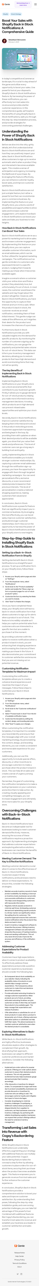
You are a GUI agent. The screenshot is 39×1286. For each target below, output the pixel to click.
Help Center (19, 1256)
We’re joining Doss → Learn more (23, 4)
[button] (35, 4)
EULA (20, 1267)
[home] (6, 4)
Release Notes (19, 1253)
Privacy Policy (19, 1260)
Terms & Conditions (19, 1263)
